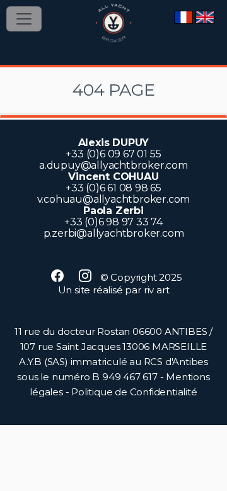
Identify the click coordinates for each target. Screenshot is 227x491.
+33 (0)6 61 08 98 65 (113, 188)
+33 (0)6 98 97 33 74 (113, 222)
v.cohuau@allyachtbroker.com (113, 199)
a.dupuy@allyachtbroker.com (113, 165)
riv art (157, 290)
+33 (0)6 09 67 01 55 (113, 154)
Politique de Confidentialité (134, 392)
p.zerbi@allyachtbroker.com (114, 233)
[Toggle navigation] (24, 18)
